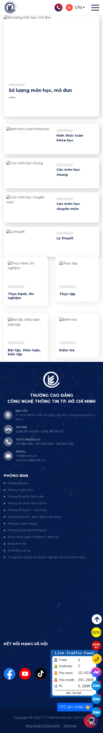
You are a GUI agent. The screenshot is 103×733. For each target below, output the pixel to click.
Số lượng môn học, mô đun (40, 90)
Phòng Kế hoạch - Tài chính (27, 510)
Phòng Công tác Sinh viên (26, 496)
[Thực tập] (77, 271)
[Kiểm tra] (77, 327)
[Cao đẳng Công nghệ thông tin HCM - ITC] (96, 699)
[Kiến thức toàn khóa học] (29, 139)
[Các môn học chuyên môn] (29, 207)
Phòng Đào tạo (18, 483)
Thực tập (67, 294)
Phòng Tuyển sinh (21, 490)
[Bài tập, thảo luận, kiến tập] (26, 327)
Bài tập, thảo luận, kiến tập (24, 352)
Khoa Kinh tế (17, 543)
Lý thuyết (65, 238)
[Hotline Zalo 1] (96, 686)
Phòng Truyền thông (22, 523)
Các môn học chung (68, 172)
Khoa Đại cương (19, 550)
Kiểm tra (66, 350)
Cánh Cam (80, 717)
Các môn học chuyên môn (68, 206)
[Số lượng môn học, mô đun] (51, 46)
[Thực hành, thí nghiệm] (26, 271)
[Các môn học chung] (29, 173)
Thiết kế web (56, 717)
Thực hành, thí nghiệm (21, 296)
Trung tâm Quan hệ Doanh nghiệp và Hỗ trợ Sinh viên (46, 557)
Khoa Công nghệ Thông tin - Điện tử (33, 537)
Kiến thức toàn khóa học (69, 137)
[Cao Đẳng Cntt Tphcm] (96, 712)
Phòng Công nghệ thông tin (27, 530)
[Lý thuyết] (29, 241)
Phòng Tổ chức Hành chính (27, 503)
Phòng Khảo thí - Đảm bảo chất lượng (34, 517)
